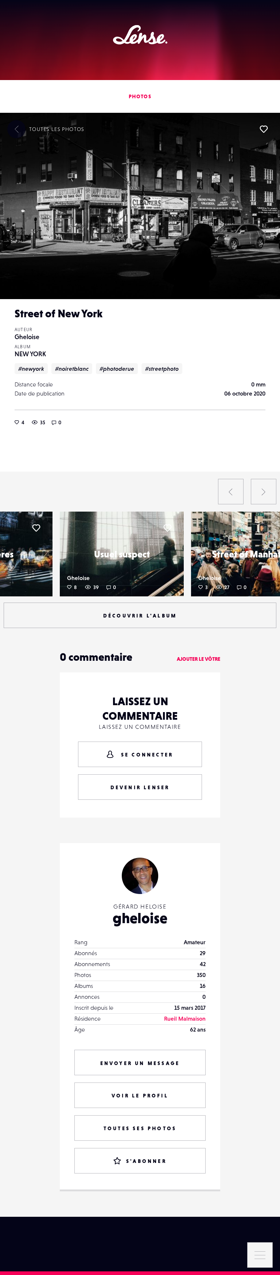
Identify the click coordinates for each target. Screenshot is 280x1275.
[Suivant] (263, 491)
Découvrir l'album (140, 616)
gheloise (140, 918)
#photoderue (117, 368)
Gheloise (27, 337)
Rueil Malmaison (185, 1018)
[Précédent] (231, 491)
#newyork (31, 368)
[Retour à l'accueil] (140, 34)
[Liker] (263, 129)
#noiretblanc (72, 368)
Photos (140, 96)
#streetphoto (162, 368)
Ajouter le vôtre (198, 659)
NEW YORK (30, 354)
